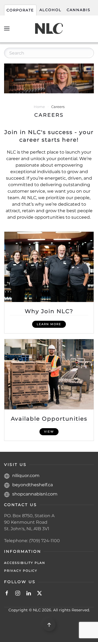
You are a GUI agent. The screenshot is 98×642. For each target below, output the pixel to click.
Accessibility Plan (24, 563)
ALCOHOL (50, 10)
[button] (7, 28)
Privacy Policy (20, 571)
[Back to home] (49, 28)
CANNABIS (78, 10)
